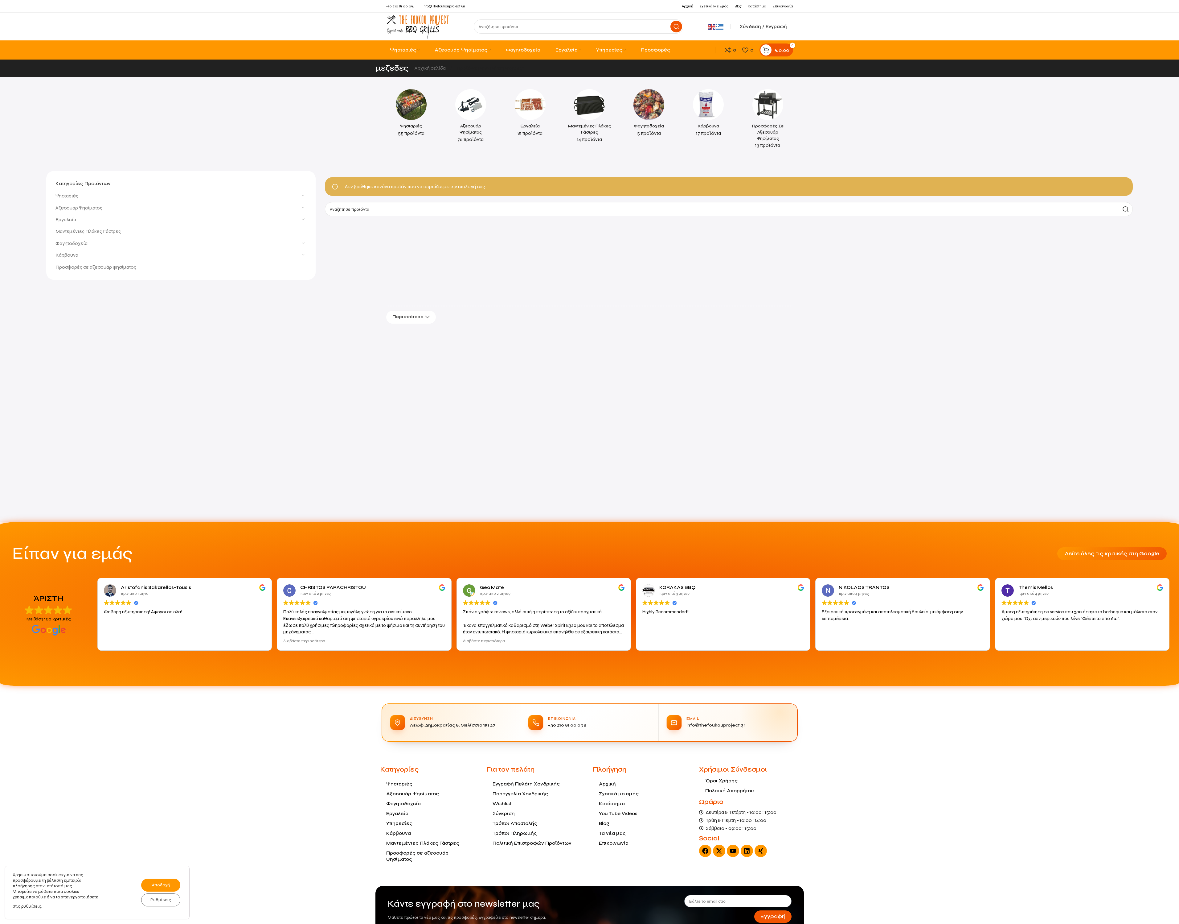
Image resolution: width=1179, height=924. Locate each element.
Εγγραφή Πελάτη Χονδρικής (526, 784)
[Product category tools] (530, 114)
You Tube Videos (618, 813)
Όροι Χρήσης (721, 781)
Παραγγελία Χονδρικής (520, 794)
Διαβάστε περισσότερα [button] (304, 641)
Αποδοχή (161, 885)
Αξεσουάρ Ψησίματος (78, 208)
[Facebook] (705, 851)
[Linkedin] (747, 851)
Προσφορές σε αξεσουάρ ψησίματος (95, 267)
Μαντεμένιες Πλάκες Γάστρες (88, 231)
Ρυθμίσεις (160, 899)
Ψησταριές (66, 196)
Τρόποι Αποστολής (515, 823)
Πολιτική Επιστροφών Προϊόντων (532, 843)
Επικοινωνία (613, 843)
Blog (604, 823)
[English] (712, 26)
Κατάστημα (612, 803)
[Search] (676, 26)
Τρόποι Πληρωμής (515, 833)
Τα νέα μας (612, 833)
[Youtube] (733, 851)
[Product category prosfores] (768, 120)
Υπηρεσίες (399, 823)
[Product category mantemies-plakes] (589, 117)
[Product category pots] (649, 114)
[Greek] (720, 26)
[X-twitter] (719, 851)
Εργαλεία (65, 219)
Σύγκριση (504, 813)
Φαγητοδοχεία (71, 243)
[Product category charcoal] (708, 114)
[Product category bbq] (411, 114)
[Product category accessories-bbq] (470, 117)
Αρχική (607, 784)
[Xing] (761, 851)
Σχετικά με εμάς (619, 794)
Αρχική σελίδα (431, 68)
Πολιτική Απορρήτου (729, 790)
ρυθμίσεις (31, 906)
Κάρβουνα (66, 255)
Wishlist (502, 803)
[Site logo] (417, 26)
